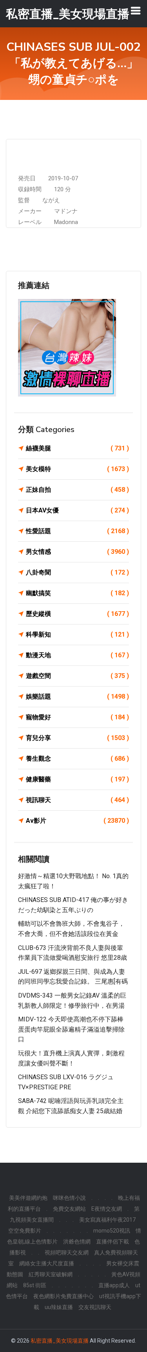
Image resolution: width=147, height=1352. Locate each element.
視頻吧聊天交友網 (67, 1252)
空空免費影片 (24, 1230)
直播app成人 (114, 1285)
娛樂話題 (77, 696)
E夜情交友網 (106, 1209)
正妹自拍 (77, 489)
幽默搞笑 (77, 593)
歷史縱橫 (77, 613)
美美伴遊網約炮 (28, 1198)
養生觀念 (77, 758)
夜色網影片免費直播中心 (63, 1296)
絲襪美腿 (77, 448)
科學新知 (77, 634)
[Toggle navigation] (135, 10)
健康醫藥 (77, 779)
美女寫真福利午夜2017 (107, 1220)
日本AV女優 (77, 510)
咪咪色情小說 (69, 1198)
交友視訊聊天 (94, 1307)
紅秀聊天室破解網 (51, 1274)
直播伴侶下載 (112, 1241)
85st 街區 (34, 1285)
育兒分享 (77, 738)
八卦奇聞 (77, 572)
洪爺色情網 (77, 1241)
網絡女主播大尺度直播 (46, 1263)
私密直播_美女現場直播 (60, 1341)
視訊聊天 (77, 800)
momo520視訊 (111, 1230)
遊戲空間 (77, 676)
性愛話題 (77, 531)
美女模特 (77, 469)
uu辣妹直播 (59, 1307)
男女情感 (77, 551)
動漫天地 (77, 655)
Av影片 (77, 820)
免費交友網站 (69, 1209)
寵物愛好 (77, 717)
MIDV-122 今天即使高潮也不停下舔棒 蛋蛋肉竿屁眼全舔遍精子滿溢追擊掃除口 (71, 1029)
